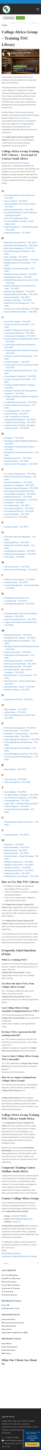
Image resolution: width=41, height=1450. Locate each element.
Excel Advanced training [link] (11, 1253)
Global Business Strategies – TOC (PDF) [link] (20, 554)
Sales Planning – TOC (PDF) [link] (15, 779)
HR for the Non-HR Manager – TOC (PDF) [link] (20, 570)
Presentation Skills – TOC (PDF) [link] (17, 736)
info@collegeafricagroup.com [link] (21, 1219)
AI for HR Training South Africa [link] (16, 218)
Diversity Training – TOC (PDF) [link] (16, 461)
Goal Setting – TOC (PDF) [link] (14, 557)
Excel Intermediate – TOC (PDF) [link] (17, 505)
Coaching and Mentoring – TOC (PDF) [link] (19, 333)
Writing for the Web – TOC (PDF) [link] (17, 873)
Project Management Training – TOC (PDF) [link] (21, 754)
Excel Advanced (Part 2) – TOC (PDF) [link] (19, 511)
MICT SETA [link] (6, 1248)
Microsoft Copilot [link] (9, 1282)
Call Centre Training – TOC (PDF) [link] (17, 322)
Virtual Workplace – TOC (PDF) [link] (16, 835)
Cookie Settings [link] (9, 18)
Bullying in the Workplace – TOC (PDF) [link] (19, 292)
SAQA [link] (4, 1250)
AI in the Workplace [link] (28, 121)
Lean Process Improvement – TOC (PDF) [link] (20, 619)
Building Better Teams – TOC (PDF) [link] (18, 277)
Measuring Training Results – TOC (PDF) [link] (20, 664)
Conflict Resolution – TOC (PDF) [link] (17, 362)
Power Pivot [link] (7, 1329)
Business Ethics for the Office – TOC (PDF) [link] (21, 294)
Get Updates (32, 1444)
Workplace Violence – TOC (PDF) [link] (17, 868)
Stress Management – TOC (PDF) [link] (17, 782)
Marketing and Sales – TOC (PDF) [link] (17, 652)
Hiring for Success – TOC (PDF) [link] (16, 567)
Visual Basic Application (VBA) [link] (15, 1332)
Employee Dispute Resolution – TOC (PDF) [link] (21, 488)
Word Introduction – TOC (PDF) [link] (16, 853)
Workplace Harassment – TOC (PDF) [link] (18, 865)
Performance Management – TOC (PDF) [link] (20, 728)
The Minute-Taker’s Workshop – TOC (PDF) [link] (21, 795)
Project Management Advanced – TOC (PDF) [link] (21, 739)
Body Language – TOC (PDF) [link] (15, 257)
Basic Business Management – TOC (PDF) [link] (21, 245)
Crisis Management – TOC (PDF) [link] (17, 411)
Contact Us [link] (16, 1222)
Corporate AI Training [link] (11, 1288)
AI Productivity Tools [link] (11, 1308)
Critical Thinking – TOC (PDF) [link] (16, 414)
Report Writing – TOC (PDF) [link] (15, 769)
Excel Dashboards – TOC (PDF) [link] (16, 514)
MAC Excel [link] (6, 1353)
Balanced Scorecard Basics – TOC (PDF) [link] (20, 242)
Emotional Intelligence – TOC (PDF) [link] (18, 482)
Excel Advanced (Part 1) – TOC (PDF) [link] (19, 508)
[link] (6, 9)
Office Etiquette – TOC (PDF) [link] (15, 709)
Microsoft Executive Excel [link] (13, 1323)
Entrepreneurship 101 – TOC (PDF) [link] (18, 497)
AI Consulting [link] (7, 1291)
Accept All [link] (20, 18)
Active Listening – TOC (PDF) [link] (15, 201)
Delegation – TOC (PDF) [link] (14, 438)
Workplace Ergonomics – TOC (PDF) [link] (18, 862)
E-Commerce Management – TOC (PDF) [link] (20, 474)
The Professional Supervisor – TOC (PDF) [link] (20, 798)
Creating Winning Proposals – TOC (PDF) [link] (20, 402)
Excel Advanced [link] (8, 1350)
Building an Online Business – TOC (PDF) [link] (20, 274)
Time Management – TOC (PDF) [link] (17, 801)
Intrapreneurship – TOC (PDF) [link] (16, 582)
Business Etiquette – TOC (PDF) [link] (17, 297)
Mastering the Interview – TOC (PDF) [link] (18, 661)
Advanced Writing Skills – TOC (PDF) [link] (19, 210)
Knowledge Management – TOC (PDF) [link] (19, 604)
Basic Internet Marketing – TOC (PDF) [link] (19, 248)
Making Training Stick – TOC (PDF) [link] (18, 635)
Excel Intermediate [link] (9, 1347)
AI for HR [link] (5, 1305)
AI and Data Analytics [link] (11, 1285)
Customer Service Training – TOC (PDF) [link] (20, 422)
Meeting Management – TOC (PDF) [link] (18, 667)
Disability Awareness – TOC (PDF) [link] (17, 458)
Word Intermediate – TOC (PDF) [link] (16, 847)
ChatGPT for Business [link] (11, 1278)
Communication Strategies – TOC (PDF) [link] (20, 336)
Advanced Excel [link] (8, 1319)
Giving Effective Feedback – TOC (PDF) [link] (19, 551)
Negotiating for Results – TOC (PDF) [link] (18, 699)
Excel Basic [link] (6, 1343)
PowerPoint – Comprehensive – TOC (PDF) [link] (21, 734)
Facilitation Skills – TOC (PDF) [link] (16, 527)
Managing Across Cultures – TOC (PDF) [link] (20, 638)
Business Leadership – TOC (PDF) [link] (17, 300)
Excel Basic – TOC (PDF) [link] (14, 503)
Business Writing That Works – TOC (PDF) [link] (21, 312)
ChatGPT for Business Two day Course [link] (19, 330)
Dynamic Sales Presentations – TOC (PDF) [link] (21, 464)
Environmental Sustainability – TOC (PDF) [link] (20, 500)
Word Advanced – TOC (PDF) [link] (15, 850)
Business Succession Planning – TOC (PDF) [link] (21, 309)
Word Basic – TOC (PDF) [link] (14, 845)
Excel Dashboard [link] (9, 1326)
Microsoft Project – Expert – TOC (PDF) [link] (19, 687)
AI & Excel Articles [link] (9, 1295)
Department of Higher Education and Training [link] (19, 1256)
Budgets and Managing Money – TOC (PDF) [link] (21, 260)
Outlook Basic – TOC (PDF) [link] (15, 712)
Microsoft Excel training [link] (20, 163)
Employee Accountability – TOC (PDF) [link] (19, 485)
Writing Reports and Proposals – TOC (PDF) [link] (21, 876)
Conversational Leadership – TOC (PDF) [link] (20, 376)
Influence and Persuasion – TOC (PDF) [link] (19, 579)
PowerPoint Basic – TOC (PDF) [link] (16, 731)
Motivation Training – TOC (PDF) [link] (17, 690)
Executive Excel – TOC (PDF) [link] (16, 517)
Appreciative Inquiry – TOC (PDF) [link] (17, 233)
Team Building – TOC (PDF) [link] (15, 792)
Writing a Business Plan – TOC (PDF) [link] (19, 870)
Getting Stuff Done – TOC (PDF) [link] (16, 542)
